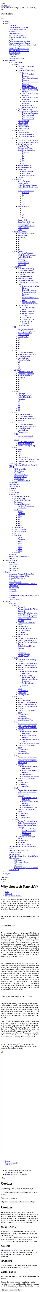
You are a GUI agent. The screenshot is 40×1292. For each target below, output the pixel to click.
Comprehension (27, 774)
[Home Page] (6, 6)
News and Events (11, 560)
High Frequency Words (26, 136)
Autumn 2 (21, 607)
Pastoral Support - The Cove (19, 850)
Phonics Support (14, 858)
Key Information (10, 60)
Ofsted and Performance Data (19, 556)
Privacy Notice (14, 55)
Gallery (11, 39)
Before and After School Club (19, 576)
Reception (25, 152)
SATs (20, 230)
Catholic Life (13, 494)
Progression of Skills (25, 278)
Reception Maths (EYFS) (26, 226)
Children (8, 601)
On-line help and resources (27, 684)
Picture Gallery (23, 634)
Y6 (23, 163)
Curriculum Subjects (16, 62)
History (16, 391)
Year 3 (20, 519)
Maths (20, 698)
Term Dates (13, 570)
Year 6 (20, 525)
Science (16, 440)
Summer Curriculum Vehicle (27, 642)
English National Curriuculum (28, 142)
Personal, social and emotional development (30, 303)
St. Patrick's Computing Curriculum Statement (26, 269)
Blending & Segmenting (26, 134)
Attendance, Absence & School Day (21, 574)
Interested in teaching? (16, 58)
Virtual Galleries (23, 263)
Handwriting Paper (28, 175)
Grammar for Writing (25, 148)
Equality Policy (19, 479)
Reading (16, 64)
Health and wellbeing (25, 619)
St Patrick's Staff (14, 33)
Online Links (26, 835)
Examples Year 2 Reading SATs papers (29, 87)
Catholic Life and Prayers (26, 646)
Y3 (23, 158)
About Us (8, 23)
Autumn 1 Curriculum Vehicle (28, 609)
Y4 (23, 160)
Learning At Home (24, 844)
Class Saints (18, 535)
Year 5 (20, 523)
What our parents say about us (19, 41)
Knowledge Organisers (25, 280)
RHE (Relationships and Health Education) (24, 595)
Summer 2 (21, 611)
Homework (22, 632)
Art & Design (18, 251)
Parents (7, 572)
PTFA (11, 593)
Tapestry (21, 621)
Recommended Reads (29, 829)
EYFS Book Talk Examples (28, 75)
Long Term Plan (23, 146)
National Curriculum (25, 257)
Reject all (4, 1202)
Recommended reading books (28, 111)
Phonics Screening (24, 127)
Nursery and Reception (30, 113)
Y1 (23, 154)
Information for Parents (25, 461)
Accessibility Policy (20, 477)
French (16, 350)
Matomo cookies (11, 1250)
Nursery (12, 490)
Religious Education (20, 232)
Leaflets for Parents (28, 311)
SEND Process (19, 471)
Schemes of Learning (25, 276)
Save (19, 1290)
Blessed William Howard (17, 578)
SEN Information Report (22, 481)
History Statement (24, 393)
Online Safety (14, 588)
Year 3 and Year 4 (28, 117)
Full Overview (23, 457)
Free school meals (15, 582)
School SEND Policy (21, 475)
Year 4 (20, 521)
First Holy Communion (26, 506)
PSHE (16, 434)
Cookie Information (11, 1163)
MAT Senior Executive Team (19, 49)
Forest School (14, 870)
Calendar (12, 562)
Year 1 (20, 516)
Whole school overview (26, 442)
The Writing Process (25, 144)
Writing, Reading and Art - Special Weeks (23, 856)
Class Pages (13, 603)
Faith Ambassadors (20, 529)
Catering (12, 580)
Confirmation (22, 508)
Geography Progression (26, 374)
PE (15, 422)
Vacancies (12, 56)
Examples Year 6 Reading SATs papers (29, 106)
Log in (7, 874)
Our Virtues (18, 502)
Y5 (23, 162)
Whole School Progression (27, 255)
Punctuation (26, 173)
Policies (12, 558)
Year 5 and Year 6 (28, 119)
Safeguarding (13, 483)
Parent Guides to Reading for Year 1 (28, 676)
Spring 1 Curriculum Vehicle (27, 617)
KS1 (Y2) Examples (25, 165)
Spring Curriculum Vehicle (27, 640)
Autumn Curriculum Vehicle (27, 638)
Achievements (23, 432)
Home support (23, 125)
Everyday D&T (23, 337)
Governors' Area (14, 53)
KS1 (19, 451)
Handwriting (22, 169)
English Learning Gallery (26, 150)
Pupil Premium (14, 484)
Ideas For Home (23, 335)
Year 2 (20, 518)
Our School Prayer (20, 498)
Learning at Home (24, 630)
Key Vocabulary (23, 206)
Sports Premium (14, 486)
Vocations (17, 553)
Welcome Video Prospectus (18, 27)
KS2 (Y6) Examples (25, 167)
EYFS (20, 449)
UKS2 (20, 455)
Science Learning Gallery (26, 446)
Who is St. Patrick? (20, 531)
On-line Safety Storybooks (27, 322)
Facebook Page (14, 568)
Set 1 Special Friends (21, 862)
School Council (14, 854)
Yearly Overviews (24, 181)
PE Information (23, 626)
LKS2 (20, 453)
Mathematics (18, 179)
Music (16, 412)
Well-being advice (15, 599)
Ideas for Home (23, 261)
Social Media (26, 317)
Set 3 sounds (18, 866)
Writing (16, 138)
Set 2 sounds (18, 864)
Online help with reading (30, 743)
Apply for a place (15, 463)
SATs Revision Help (29, 831)
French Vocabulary (24, 360)
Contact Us (13, 31)
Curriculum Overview (25, 438)
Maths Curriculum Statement (27, 185)
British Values (14, 492)
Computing (17, 267)
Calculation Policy (24, 224)
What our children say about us (19, 43)
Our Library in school (25, 109)
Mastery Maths (23, 183)
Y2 (23, 156)
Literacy (25, 288)
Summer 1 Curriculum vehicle (28, 613)
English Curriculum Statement (28, 140)
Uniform (12, 597)
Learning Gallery (23, 656)
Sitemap (8, 1161)
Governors (13, 554)
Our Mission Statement (21, 496)
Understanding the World (30, 286)
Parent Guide (26, 833)
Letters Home (14, 564)
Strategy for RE (23, 235)
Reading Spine (23, 123)
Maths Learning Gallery (26, 191)
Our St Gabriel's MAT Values (19, 51)
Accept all (13, 1202)
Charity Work (18, 527)
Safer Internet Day (28, 319)
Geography (17, 370)
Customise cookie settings (26, 1202)
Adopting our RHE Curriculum (28, 459)
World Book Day (24, 128)
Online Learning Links (30, 807)
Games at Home (23, 132)
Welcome (12, 25)
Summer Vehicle (23, 794)
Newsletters (13, 566)
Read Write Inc (19, 130)
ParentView (13, 591)
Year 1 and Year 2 (28, 115)
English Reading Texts (25, 720)
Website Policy (10, 1165)
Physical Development (29, 290)
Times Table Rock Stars (26, 222)
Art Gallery (22, 265)
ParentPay (12, 590)
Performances (22, 420)
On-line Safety (23, 305)
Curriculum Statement (25, 253)
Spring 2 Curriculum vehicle (27, 615)
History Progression (24, 395)
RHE (15, 447)
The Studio (21, 259)
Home (7, 21)
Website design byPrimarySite (16, 1174)
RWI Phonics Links (24, 700)
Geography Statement (25, 372)
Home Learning (23, 228)
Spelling (20, 177)
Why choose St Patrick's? (17, 29)
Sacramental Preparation (22, 504)
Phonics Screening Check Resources (26, 868)
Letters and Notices (24, 628)
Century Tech (22, 220)
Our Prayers (18, 510)
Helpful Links (18, 473)
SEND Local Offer (20, 469)
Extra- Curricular (15, 852)
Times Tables (22, 763)
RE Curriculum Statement (26, 234)
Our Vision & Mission (16, 35)
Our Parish (17, 533)
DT (15, 327)
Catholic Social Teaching (17, 37)
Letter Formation (27, 171)
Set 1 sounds (18, 860)
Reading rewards (23, 121)
